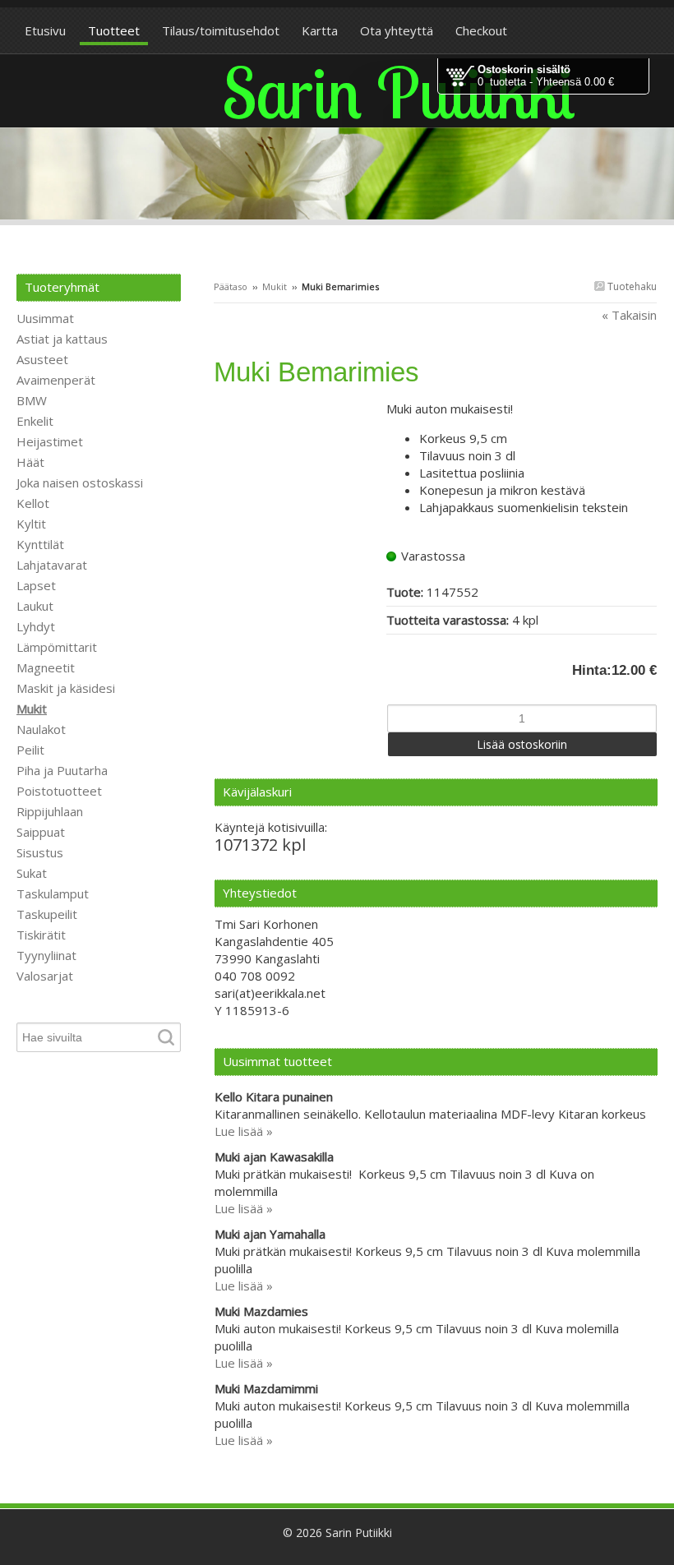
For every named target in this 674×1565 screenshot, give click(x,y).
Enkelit (34, 421)
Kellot (32, 503)
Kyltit (31, 523)
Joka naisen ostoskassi (79, 482)
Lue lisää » (244, 1131)
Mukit (274, 286)
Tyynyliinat (46, 955)
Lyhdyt (35, 626)
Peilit (30, 749)
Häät (30, 462)
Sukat (31, 873)
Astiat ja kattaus (62, 338)
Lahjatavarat (51, 564)
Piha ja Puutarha (62, 770)
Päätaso (230, 286)
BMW (31, 400)
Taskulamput (52, 893)
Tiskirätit (41, 934)
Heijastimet (49, 441)
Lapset (36, 585)
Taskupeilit (46, 914)
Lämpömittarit (56, 647)
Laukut (34, 606)
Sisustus (39, 852)
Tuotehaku (631, 286)
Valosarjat (44, 975)
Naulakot (41, 729)
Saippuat (40, 832)
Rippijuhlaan (49, 811)
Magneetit (45, 667)
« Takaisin (629, 315)
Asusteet (42, 359)
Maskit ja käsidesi (65, 688)
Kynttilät (40, 544)
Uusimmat (45, 318)
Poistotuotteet (59, 790)
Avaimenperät (55, 380)
